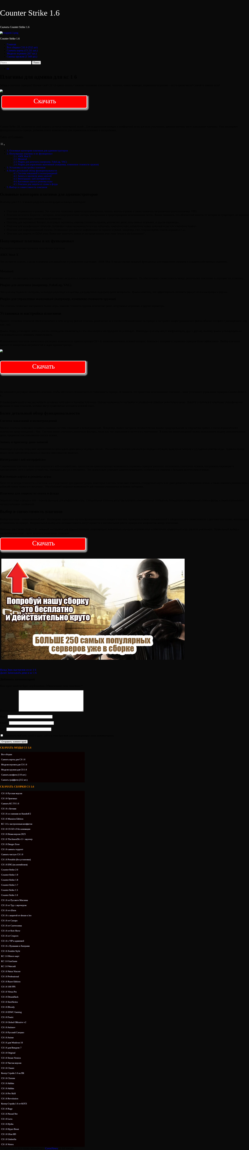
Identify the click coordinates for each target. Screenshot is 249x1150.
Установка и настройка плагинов (27, 167)
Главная (11, 44)
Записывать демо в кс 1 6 (18, 672)
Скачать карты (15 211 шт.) (22, 50)
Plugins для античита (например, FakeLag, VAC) (42, 162)
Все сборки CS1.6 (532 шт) (22, 47)
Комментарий (9, 710)
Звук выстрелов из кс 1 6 (18, 669)
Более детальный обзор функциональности (33, 170)
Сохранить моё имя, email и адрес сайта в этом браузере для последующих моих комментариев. (59, 735)
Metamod (22, 159)
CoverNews (51, 1148)
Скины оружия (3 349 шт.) (22, 56)
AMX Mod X (24, 156)
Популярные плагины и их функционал (30, 153)
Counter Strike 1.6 (30, 12)
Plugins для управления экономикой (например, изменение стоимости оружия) (58, 164)
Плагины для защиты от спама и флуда (38, 184)
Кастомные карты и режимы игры (35, 181)
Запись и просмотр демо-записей (35, 176)
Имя (3, 716)
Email (4, 722)
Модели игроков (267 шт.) (22, 53)
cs (8, 68)
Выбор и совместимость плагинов (28, 187)
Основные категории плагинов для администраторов (38, 150)
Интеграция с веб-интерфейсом (34, 179)
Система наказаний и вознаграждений (37, 173)
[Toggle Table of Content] (2, 144)
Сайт (3, 729)
